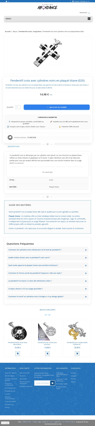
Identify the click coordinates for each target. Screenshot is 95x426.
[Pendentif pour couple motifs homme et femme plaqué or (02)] (77, 330)
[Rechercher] (89, 13)
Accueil (8, 31)
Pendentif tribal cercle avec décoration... (17, 343)
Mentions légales (9, 376)
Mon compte (24, 368)
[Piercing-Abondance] (47, 9)
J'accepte (5, 423)
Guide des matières (10, 401)
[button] (48, 18)
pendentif (15, 155)
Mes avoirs (23, 376)
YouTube (73, 382)
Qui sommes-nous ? (10, 388)
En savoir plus (47, 172)
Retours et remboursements (10, 397)
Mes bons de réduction (26, 386)
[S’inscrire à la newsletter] (52, 383)
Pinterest (73, 379)
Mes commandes (24, 373)
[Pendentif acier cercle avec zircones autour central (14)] (47, 330)
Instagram (74, 376)
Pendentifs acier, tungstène (30, 31)
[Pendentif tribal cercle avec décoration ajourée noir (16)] (17, 330)
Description (13, 146)
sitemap (7, 407)
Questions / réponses (10, 373)
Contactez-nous (9, 404)
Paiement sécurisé (10, 391)
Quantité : (10, 107)
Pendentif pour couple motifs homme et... (77, 343)
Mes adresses (23, 379)
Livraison (7, 394)
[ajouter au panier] (17, 353)
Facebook (73, 373)
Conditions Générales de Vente (11, 379)
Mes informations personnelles (25, 382)
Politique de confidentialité (9, 384)
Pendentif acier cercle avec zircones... (47, 343)
